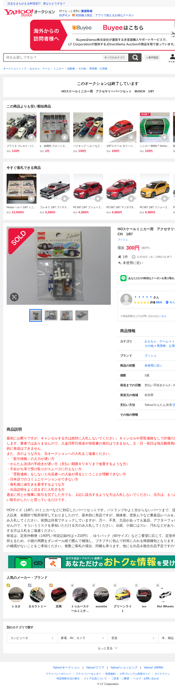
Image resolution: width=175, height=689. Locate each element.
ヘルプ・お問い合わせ (146, 678)
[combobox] (53, 57)
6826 (159, 302)
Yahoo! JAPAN (153, 667)
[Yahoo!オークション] (30, 10)
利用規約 (110, 673)
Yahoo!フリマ (95, 667)
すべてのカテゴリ (114, 57)
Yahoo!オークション (66, 667)
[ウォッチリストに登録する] (31, 137)
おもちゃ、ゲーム (40, 68)
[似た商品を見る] (14, 297)
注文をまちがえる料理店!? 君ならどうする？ (36, 3)
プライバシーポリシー (58, 673)
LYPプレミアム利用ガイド (135, 673)
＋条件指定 (152, 57)
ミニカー (59, 68)
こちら (162, 316)
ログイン (64, 15)
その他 (82, 68)
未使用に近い (153, 365)
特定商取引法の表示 (68, 678)
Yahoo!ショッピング (124, 667)
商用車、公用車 (98, 68)
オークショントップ (14, 68)
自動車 (71, 68)
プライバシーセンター (88, 673)
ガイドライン (162, 673)
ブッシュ (123, 239)
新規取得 (86, 11)
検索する (135, 57)
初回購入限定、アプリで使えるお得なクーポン (105, 15)
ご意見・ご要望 (120, 678)
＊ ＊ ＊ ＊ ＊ (143, 297)
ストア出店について (95, 678)
